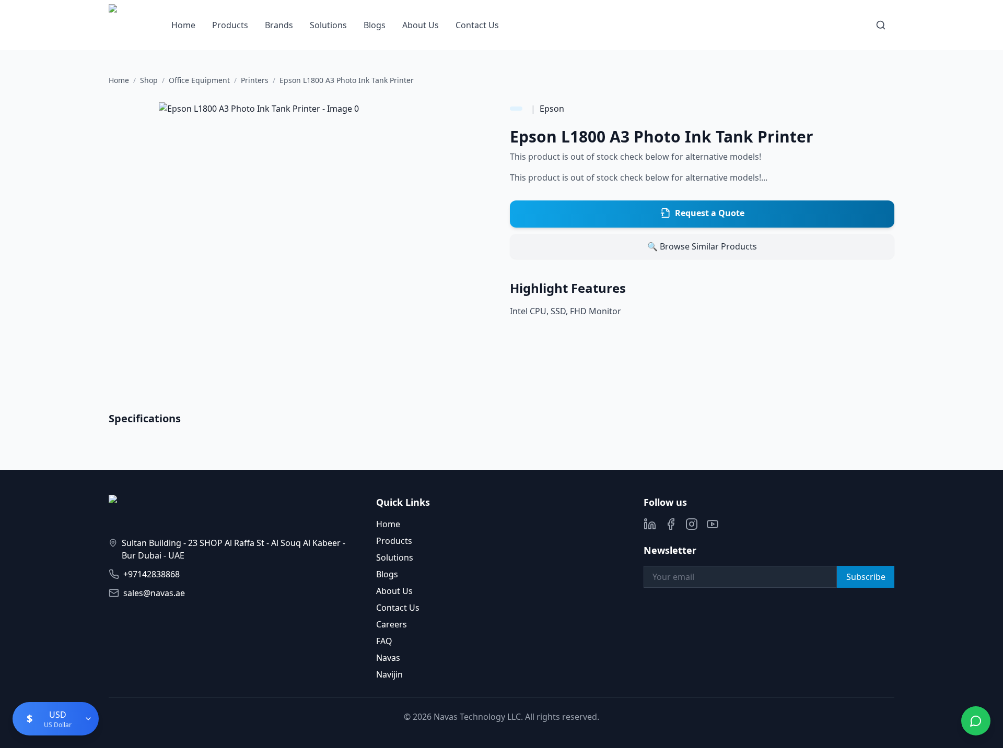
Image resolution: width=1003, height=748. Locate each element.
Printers (255, 80)
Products (230, 25)
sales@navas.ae (154, 593)
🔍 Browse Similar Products (702, 246)
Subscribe (865, 577)
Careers (391, 624)
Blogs (375, 25)
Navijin (389, 674)
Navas (388, 657)
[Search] (881, 25)
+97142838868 (151, 574)
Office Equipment (199, 80)
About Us (420, 25)
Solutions (328, 25)
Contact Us (477, 25)
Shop (149, 80)
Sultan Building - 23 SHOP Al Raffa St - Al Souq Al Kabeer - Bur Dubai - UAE (233, 549)
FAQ (384, 641)
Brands (279, 25)
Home (183, 25)
